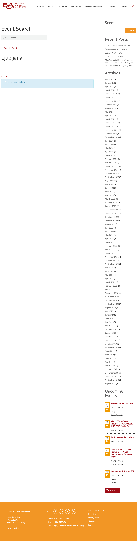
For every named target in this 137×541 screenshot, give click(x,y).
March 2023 (110, 199)
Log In (124, 6)
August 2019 (110, 351)
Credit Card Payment (96, 510)
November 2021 (112, 257)
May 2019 (109, 358)
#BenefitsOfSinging (93, 6)
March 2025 (110, 119)
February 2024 (111, 159)
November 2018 (112, 377)
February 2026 (111, 94)
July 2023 (109, 184)
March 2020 (110, 326)
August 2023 (110, 181)
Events (51, 6)
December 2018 (111, 373)
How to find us (13, 528)
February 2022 (111, 246)
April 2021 (109, 279)
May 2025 (109, 112)
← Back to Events (9, 48)
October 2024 (111, 134)
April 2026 (109, 87)
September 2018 (112, 380)
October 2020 (111, 300)
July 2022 (109, 228)
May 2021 (109, 275)
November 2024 (112, 130)
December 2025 (111, 98)
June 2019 (109, 355)
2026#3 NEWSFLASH (114, 53)
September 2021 (112, 264)
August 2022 (110, 224)
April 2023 (109, 195)
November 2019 (112, 340)
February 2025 (111, 123)
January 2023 (110, 206)
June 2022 (109, 232)
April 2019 (109, 362)
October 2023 (111, 174)
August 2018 (110, 384)
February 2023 (111, 203)
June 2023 (109, 188)
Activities (63, 6)
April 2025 (109, 116)
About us (40, 6)
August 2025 (110, 108)
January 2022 (110, 250)
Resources (76, 6)
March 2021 (110, 282)
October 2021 (111, 261)
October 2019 (111, 344)
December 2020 (111, 293)
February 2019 (111, 369)
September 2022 (112, 221)
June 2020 (109, 315)
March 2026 (110, 90)
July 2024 (109, 141)
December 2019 (111, 337)
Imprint (91, 525)
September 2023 (112, 177)
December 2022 (111, 210)
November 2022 (112, 213)
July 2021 (109, 268)
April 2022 (109, 239)
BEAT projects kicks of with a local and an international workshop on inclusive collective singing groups (119, 63)
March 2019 (110, 366)
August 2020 (110, 308)
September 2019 (112, 348)
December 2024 (111, 126)
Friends (112, 6)
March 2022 (110, 242)
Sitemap (91, 521)
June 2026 (109, 83)
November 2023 (112, 170)
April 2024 (109, 152)
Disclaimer (92, 514)
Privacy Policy (93, 518)
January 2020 (110, 333)
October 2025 (111, 105)
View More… (112, 490)
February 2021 (111, 286)
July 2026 (109, 79)
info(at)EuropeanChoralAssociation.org (68, 526)
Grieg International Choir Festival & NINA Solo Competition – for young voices (121, 453)
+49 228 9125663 (61, 519)
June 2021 (109, 271)
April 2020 (109, 322)
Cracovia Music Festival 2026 (123, 471)
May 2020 (109, 319)
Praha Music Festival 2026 (122, 404)
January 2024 (110, 163)
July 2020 (109, 311)
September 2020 (112, 304)
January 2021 (110, 290)
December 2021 (111, 253)
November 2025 (112, 101)
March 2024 (110, 155)
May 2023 (109, 192)
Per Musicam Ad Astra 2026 (122, 437)
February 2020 (111, 329)
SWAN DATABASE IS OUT (116, 49)
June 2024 (109, 145)
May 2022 (109, 235)
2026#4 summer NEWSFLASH (118, 46)
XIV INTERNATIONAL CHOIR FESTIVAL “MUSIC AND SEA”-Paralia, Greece (122, 423)
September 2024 (112, 137)
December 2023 (111, 166)
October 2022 (111, 217)
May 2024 (109, 148)
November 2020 (112, 297)
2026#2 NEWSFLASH (114, 57)
